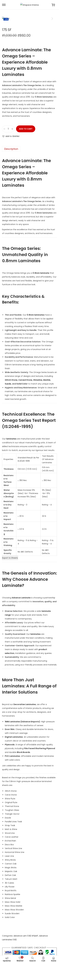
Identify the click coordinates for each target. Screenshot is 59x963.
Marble (46, 380)
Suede (8, 383)
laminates (11, 438)
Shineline (37, 380)
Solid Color (22, 383)
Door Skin (9, 729)
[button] (10, 136)
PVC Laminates (12, 756)
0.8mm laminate (41, 273)
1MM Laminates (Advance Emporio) (22, 721)
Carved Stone (25, 380)
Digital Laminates (14, 737)
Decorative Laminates (24, 704)
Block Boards (23, 752)
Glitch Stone (11, 380)
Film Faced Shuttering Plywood (39, 748)
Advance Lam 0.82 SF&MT (26, 935)
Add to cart (25, 128)
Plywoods (10, 744)
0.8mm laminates (35, 314)
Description (11, 149)
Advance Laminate (21, 597)
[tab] (29, 149)
